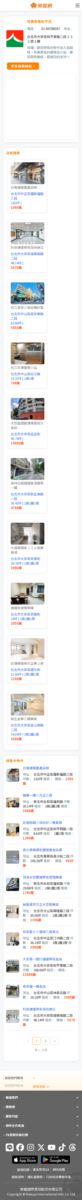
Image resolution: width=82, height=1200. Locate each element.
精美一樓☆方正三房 (37, 795)
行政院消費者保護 (58, 1176)
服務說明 (18, 1176)
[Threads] (73, 1147)
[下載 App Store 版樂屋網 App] (25, 1159)
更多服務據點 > (23, 66)
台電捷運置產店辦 (36, 768)
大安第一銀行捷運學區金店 (42, 959)
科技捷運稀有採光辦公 (39, 1009)
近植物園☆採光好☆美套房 (42, 822)
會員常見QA (41, 1169)
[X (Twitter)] (41, 1147)
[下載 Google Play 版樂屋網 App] (55, 1159)
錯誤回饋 (23, 1169)
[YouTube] (52, 1147)
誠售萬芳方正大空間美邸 (41, 904)
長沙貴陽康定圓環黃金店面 (42, 849)
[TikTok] (62, 1147)
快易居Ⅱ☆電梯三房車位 (41, 931)
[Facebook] (20, 1147)
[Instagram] (31, 1147)
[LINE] (10, 1147)
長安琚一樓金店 (34, 986)
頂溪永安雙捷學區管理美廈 (42, 877)
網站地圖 (59, 1169)
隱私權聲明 (35, 1176)
